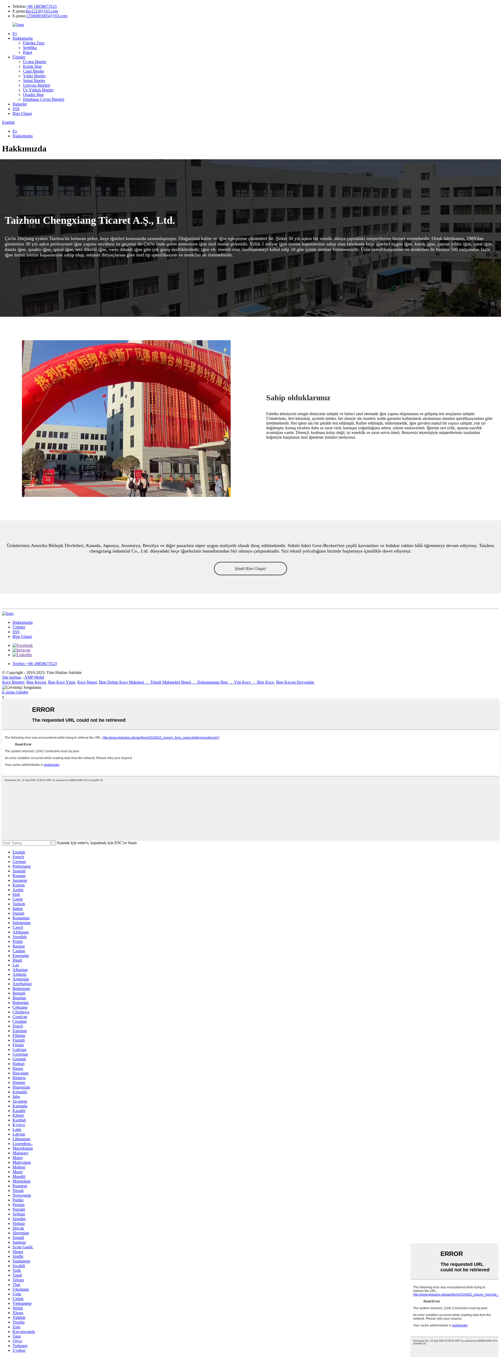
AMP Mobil (34, 677)
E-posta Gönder (15, 692)
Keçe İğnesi (87, 682)
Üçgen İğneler (34, 62)
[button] (250, 568)
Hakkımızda (23, 38)
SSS (16, 109)
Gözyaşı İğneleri (36, 85)
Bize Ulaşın (22, 113)
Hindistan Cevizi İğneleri (43, 99)
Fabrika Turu (33, 43)
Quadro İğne (33, 94)
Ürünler (19, 57)
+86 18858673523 (41, 6)
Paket (27, 52)
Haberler (20, 104)
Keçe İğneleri (13, 682)
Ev (15, 33)
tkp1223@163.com (42, 11)
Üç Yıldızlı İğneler (38, 90)
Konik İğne (32, 66)
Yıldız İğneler (34, 76)
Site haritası (11, 677)
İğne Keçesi (36, 682)
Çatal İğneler (33, 71)
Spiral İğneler (34, 80)
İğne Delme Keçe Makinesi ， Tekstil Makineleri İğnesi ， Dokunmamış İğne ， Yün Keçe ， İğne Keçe (186, 682)
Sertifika (30, 47)
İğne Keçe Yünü (61, 682)
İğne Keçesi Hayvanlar (295, 682)
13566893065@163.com (46, 16)
